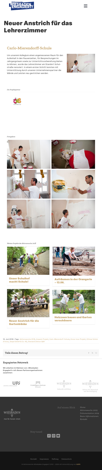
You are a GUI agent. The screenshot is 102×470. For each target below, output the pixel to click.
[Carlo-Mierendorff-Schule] (17, 98)
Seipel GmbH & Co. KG (18, 342)
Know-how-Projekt (78, 339)
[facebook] (49, 436)
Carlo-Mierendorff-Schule (29, 48)
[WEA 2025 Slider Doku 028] (21, 2)
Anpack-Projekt (42, 339)
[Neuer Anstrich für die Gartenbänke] (28, 303)
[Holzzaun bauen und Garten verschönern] (74, 302)
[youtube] (58, 436)
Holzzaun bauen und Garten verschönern (73, 318)
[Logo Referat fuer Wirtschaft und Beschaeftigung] (90, 379)
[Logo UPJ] (11, 378)
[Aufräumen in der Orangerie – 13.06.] (74, 261)
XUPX (78, 464)
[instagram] (53, 436)
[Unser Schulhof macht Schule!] (28, 261)
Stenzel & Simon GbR (36, 342)
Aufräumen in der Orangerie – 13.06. (73, 280)
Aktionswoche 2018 (27, 339)
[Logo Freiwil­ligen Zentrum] (38, 378)
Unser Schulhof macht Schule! (19, 280)
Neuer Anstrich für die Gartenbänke (24, 322)
